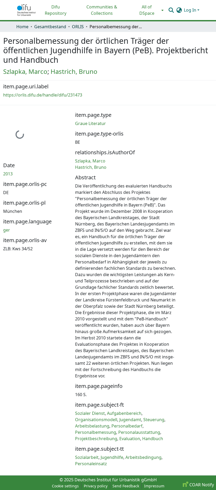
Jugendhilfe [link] (112, 457)
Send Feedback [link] (125, 485)
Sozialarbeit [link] (87, 457)
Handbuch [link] (152, 438)
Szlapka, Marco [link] (25, 71)
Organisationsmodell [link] (96, 419)
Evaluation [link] (129, 438)
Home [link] (22, 27)
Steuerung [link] (153, 419)
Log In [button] (190, 10)
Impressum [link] (154, 485)
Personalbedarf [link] (127, 426)
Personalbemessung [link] (95, 432)
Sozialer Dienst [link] (90, 413)
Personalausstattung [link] (139, 432)
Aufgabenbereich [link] (124, 413)
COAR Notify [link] (201, 485)
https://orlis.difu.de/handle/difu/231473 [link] (42, 95)
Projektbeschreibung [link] (96, 438)
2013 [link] (8, 174)
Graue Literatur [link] (90, 123)
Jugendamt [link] (130, 419)
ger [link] (6, 230)
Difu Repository (55, 10)
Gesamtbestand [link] (50, 27)
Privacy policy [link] (95, 485)
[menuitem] (148, 10)
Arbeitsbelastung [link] (92, 426)
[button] (26, 10)
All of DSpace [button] (146, 10)
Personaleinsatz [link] (91, 464)
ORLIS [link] (78, 27)
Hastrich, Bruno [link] (74, 71)
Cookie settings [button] (65, 485)
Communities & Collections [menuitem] (101, 10)
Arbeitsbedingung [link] (143, 457)
